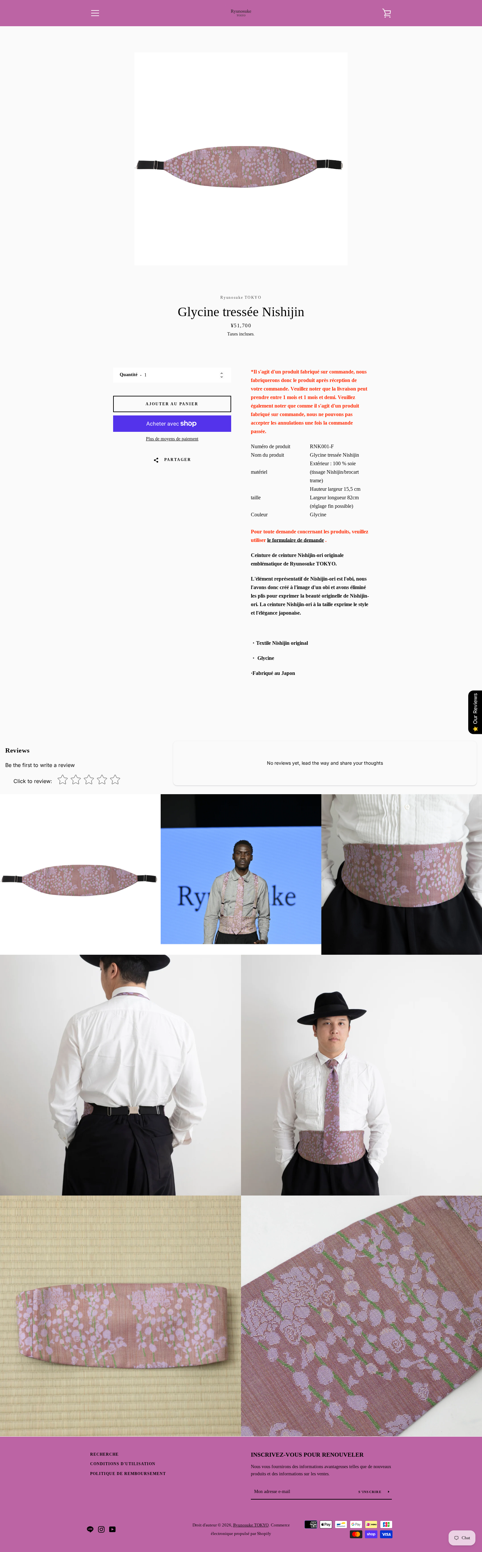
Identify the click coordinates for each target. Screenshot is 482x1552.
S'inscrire (370, 1492)
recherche (104, 1454)
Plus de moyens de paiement (172, 438)
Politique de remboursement (128, 1473)
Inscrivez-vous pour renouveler (307, 1454)
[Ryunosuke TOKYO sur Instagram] (101, 1529)
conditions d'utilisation (122, 1464)
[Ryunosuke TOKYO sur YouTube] (112, 1529)
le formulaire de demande (295, 540)
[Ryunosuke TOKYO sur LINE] (90, 1529)
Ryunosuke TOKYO (251, 1525)
